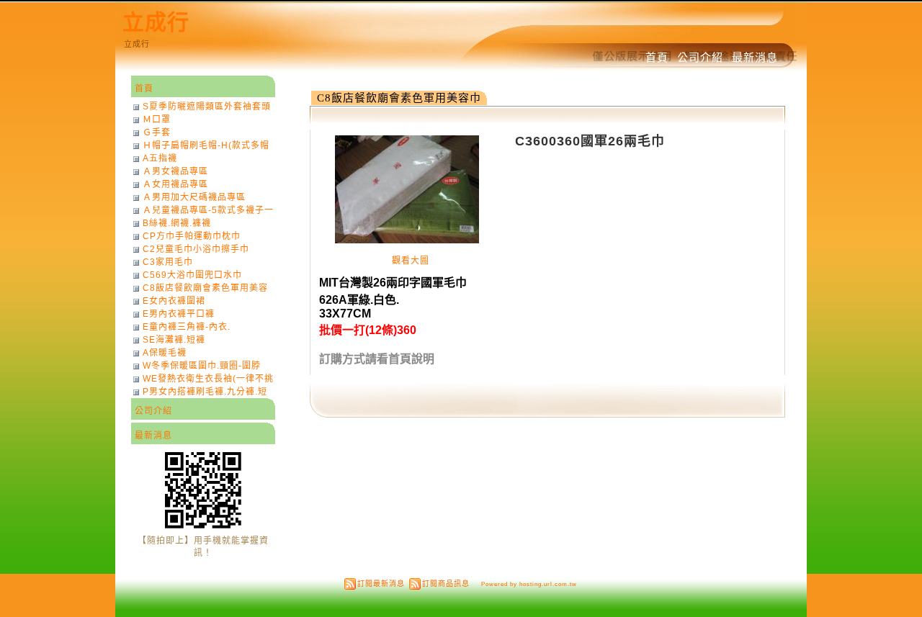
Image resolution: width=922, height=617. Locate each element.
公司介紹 (700, 57)
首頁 (656, 57)
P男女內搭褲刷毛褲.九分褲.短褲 (205, 392)
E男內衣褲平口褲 (179, 314)
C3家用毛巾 (168, 262)
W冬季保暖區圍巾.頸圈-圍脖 (202, 366)
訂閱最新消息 (381, 583)
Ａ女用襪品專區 (175, 184)
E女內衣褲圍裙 (174, 301)
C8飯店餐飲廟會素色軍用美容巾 (399, 98)
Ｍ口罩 (157, 119)
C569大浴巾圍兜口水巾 (192, 275)
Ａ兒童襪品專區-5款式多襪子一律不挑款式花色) (208, 210)
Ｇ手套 (157, 132)
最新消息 (755, 57)
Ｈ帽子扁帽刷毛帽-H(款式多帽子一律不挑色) (206, 145)
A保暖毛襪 (165, 353)
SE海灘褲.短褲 (174, 340)
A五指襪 (160, 158)
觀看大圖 (410, 261)
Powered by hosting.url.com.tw (529, 583)
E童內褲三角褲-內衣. (186, 327)
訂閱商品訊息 (446, 583)
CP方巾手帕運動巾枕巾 (192, 236)
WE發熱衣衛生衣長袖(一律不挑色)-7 (208, 379)
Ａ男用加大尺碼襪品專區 (194, 197)
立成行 (155, 22)
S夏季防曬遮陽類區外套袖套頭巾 (207, 107)
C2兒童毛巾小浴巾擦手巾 (196, 249)
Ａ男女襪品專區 (175, 171)
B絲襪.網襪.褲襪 (177, 223)
